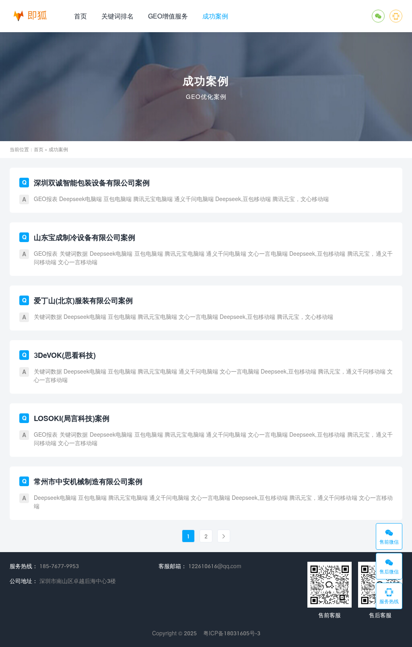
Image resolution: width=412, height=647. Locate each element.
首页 (80, 16)
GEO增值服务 (168, 16)
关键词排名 (117, 16)
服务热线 (389, 595)
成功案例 (215, 16)
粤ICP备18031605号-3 (231, 633)
